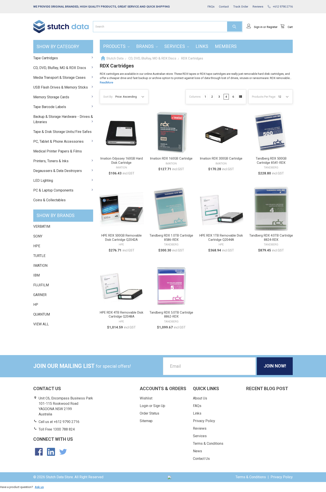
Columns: (195, 96)
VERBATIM (41, 226)
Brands (145, 46)
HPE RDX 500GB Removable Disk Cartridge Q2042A (121, 237)
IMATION (40, 265)
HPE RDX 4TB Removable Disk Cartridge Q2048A (121, 314)
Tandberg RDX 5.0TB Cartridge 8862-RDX (171, 314)
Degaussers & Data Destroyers (57, 171)
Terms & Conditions (208, 443)
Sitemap (146, 421)
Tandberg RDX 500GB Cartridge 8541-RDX (271, 160)
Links (202, 46)
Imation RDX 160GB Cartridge (171, 158)
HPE (36, 246)
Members (226, 46)
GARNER (40, 295)
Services (175, 46)
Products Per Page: (264, 96)
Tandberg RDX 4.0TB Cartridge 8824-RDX (271, 237)
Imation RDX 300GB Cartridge (221, 158)
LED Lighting (43, 180)
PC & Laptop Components (53, 190)
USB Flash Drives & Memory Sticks (60, 87)
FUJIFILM (41, 285)
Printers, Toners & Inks (51, 161)
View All (41, 324)
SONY (37, 236)
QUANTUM (41, 314)
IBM (36, 275)
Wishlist (146, 398)
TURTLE (39, 256)
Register (272, 27)
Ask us (39, 487)
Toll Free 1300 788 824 (57, 429)
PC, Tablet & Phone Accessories (58, 141)
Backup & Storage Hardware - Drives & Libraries (63, 119)
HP (35, 304)
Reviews (199, 428)
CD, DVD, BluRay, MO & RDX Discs (59, 68)
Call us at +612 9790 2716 (59, 422)
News (197, 451)
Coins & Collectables (49, 200)
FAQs (197, 406)
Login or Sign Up (152, 406)
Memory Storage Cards (51, 97)
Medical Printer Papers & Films (57, 151)
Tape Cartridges (45, 58)
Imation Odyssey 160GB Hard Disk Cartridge (121, 160)
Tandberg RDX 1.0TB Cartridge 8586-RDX (171, 237)
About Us (200, 398)
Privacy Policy (204, 421)
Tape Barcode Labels (49, 107)
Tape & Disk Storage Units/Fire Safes (62, 132)
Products (115, 46)
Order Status (149, 413)
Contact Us (201, 458)
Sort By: (108, 96)
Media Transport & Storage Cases (59, 77)
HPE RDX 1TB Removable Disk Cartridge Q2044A (221, 237)
